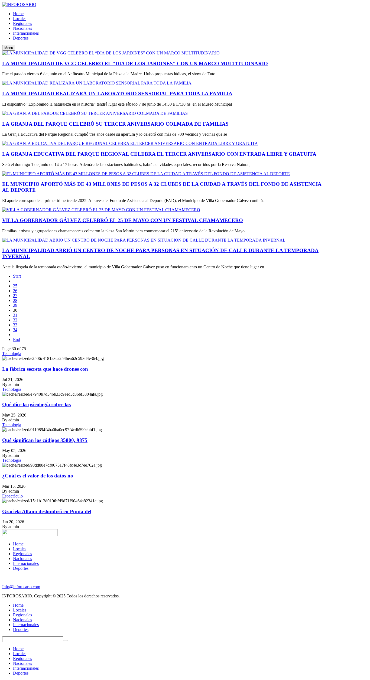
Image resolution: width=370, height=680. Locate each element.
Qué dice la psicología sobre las (36, 404)
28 (15, 300)
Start (17, 276)
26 (15, 290)
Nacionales (22, 558)
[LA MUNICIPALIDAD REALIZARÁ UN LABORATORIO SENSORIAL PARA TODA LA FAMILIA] (97, 83)
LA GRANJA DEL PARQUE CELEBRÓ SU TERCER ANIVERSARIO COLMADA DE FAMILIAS (115, 124)
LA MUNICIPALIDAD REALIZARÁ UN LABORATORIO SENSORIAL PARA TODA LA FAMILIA (117, 93)
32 (15, 320)
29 (15, 305)
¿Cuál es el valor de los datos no (37, 476)
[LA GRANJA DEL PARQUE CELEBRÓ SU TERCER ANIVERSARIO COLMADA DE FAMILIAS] (95, 113)
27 (15, 295)
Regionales (22, 553)
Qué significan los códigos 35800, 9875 (44, 440)
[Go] (65, 640)
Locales (19, 548)
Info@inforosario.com (21, 586)
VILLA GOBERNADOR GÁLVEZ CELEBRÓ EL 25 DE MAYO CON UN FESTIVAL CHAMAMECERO (122, 220)
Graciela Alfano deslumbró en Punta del (46, 511)
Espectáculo (12, 496)
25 (15, 286)
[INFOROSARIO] (19, 4)
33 (15, 325)
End (16, 339)
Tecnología (11, 353)
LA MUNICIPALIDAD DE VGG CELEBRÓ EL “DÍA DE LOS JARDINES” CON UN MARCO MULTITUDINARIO (135, 63)
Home (18, 544)
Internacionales (26, 563)
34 (15, 329)
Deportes (20, 568)
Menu (8, 48)
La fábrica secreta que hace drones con (45, 369)
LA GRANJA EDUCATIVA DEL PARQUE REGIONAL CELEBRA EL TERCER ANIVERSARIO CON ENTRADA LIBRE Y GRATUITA (159, 154)
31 (15, 315)
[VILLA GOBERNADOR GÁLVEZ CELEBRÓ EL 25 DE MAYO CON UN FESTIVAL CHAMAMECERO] (101, 209)
